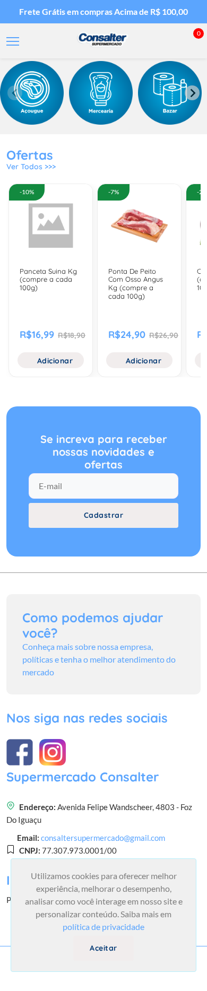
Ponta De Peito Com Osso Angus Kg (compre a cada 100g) (135, 283)
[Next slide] (192, 92)
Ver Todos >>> (31, 166)
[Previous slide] (14, 92)
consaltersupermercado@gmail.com (103, 837)
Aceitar (103, 948)
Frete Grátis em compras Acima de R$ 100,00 (103, 11)
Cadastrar (104, 515)
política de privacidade (103, 927)
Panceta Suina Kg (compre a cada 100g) (48, 279)
